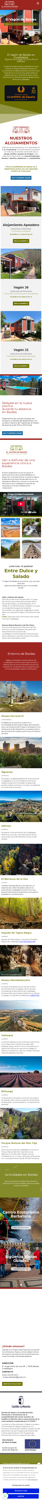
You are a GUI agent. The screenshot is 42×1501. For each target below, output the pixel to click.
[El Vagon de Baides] (9, 8)
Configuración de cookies (21, 1485)
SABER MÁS (34, 995)
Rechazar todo (21, 1491)
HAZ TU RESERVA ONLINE (21, 178)
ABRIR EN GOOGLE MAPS (12, 1384)
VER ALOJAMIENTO (21, 241)
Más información (33, 1479)
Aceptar (20, 1496)
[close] (39, 1464)
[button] (5, 1496)
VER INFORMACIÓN (27, 942)
